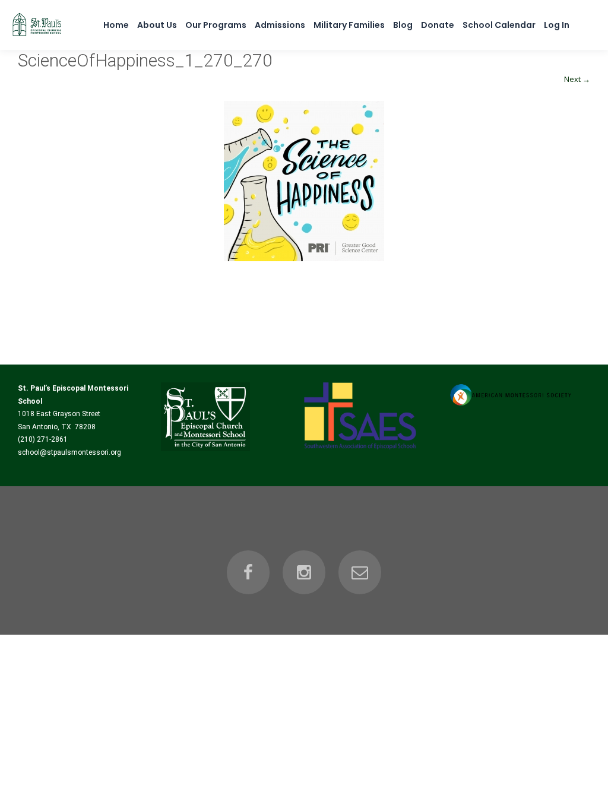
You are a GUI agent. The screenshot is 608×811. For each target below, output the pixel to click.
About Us (157, 25)
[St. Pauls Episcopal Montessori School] (37, 36)
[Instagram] (304, 572)
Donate (437, 25)
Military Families (349, 25)
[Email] (359, 572)
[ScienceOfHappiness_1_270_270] (304, 181)
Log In (556, 25)
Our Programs (215, 25)
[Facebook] (248, 572)
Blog (403, 25)
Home (116, 25)
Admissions (280, 25)
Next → (577, 79)
